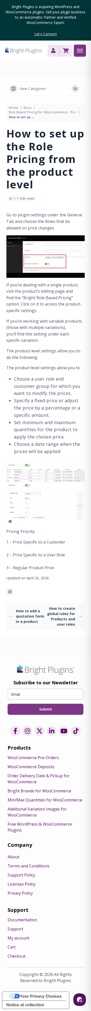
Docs (28, 108)
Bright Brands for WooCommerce (39, 791)
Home (13, 108)
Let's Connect (45, 33)
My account (18, 938)
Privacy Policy (20, 893)
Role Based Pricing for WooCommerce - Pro (42, 112)
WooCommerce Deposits (31, 766)
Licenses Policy (22, 884)
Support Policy (21, 875)
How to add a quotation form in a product (30, 616)
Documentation (22, 920)
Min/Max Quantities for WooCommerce (45, 800)
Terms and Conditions (29, 866)
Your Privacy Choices (41, 996)
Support (15, 929)
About (13, 857)
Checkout (17, 956)
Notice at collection (25, 1004)
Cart (12, 947)
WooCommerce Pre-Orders (33, 757)
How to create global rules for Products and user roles (61, 616)
